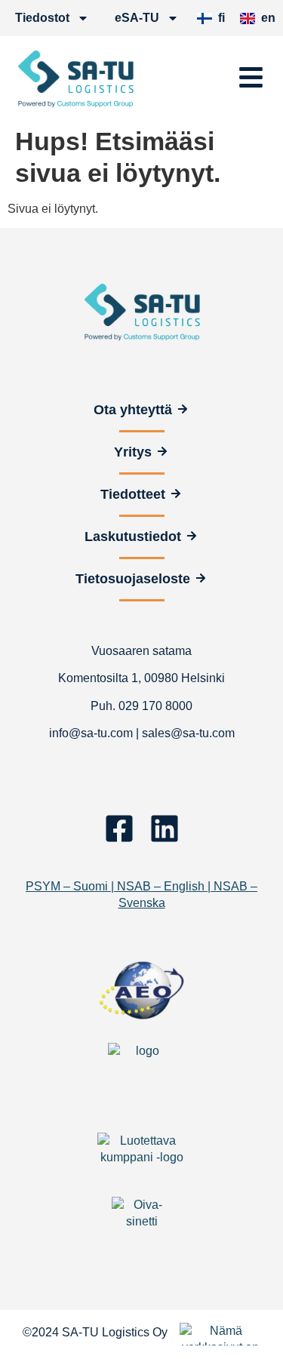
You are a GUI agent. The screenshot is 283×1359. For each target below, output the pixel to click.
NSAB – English (161, 886)
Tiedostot (42, 17)
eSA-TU (137, 17)
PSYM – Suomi (67, 886)
